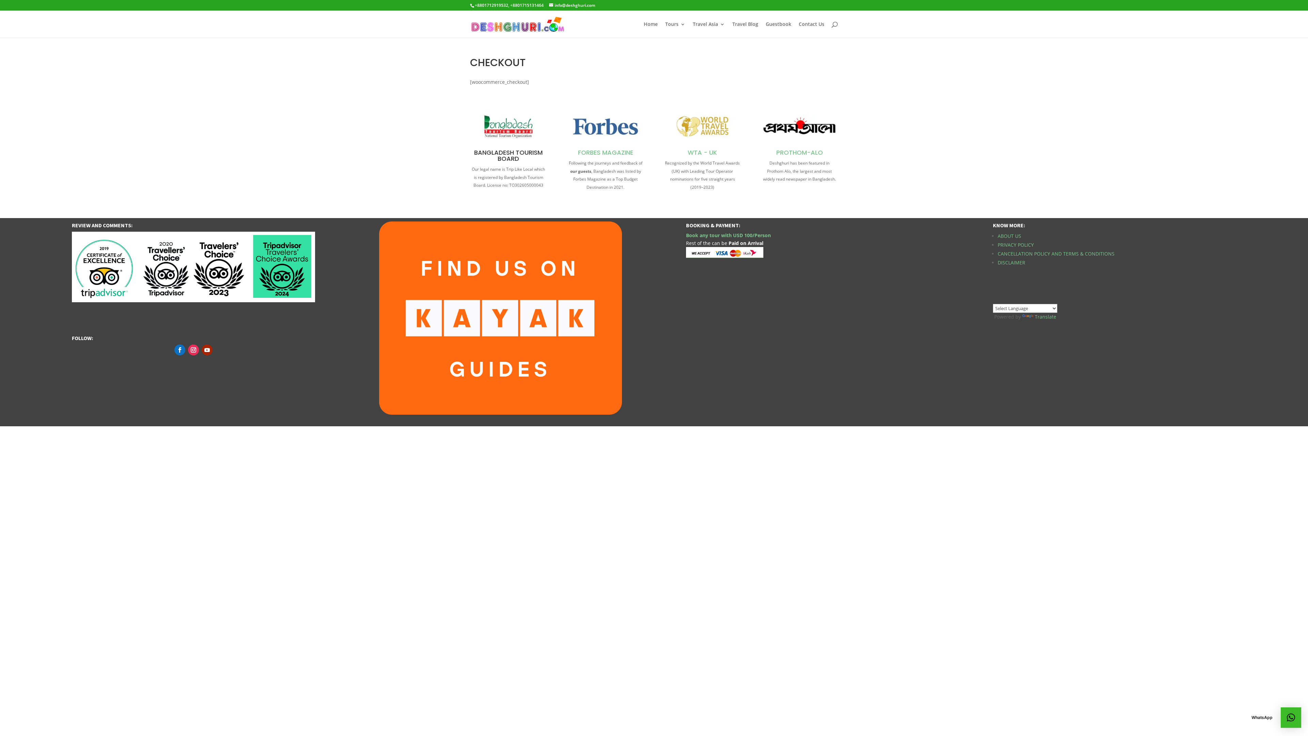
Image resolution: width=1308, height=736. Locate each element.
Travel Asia (705, 24)
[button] (1291, 717)
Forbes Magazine (605, 152)
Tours (672, 24)
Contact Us (811, 24)
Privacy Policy (1016, 245)
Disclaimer (1011, 262)
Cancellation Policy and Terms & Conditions (1056, 253)
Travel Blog (745, 24)
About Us (1009, 236)
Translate (1045, 316)
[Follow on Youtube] (207, 349)
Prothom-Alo (799, 152)
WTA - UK (702, 152)
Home (651, 24)
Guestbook (778, 24)
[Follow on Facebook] (179, 349)
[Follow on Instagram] (193, 349)
